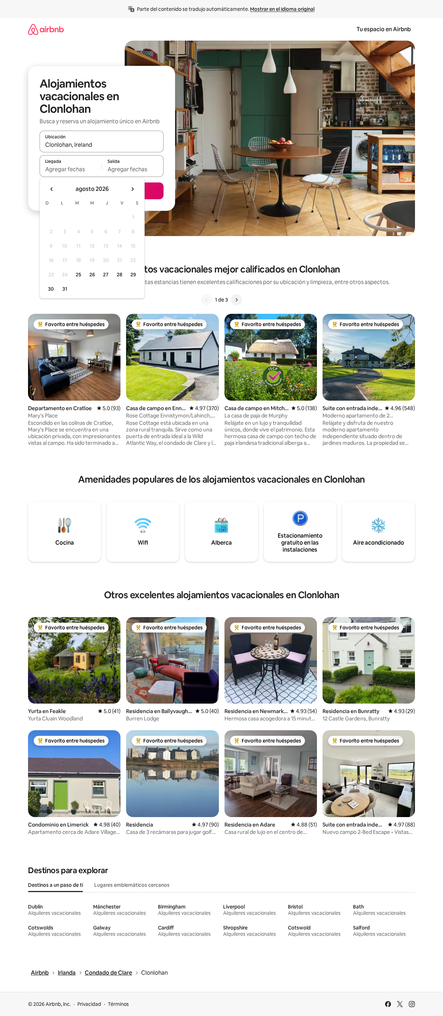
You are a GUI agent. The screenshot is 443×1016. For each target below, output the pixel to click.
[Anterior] (206, 299)
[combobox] (101, 144)
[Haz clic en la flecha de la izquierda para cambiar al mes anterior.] (52, 189)
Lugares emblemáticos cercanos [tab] (131, 885)
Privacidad (89, 1004)
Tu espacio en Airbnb (384, 29)
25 (78, 274)
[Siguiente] (236, 299)
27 (106, 274)
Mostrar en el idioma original (282, 9)
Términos (118, 1004)
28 (119, 274)
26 (92, 274)
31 (64, 289)
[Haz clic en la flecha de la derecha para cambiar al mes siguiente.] (132, 189)
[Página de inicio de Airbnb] (46, 29)
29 (133, 274)
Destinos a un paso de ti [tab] (55, 885)
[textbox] (70, 169)
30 (51, 289)
